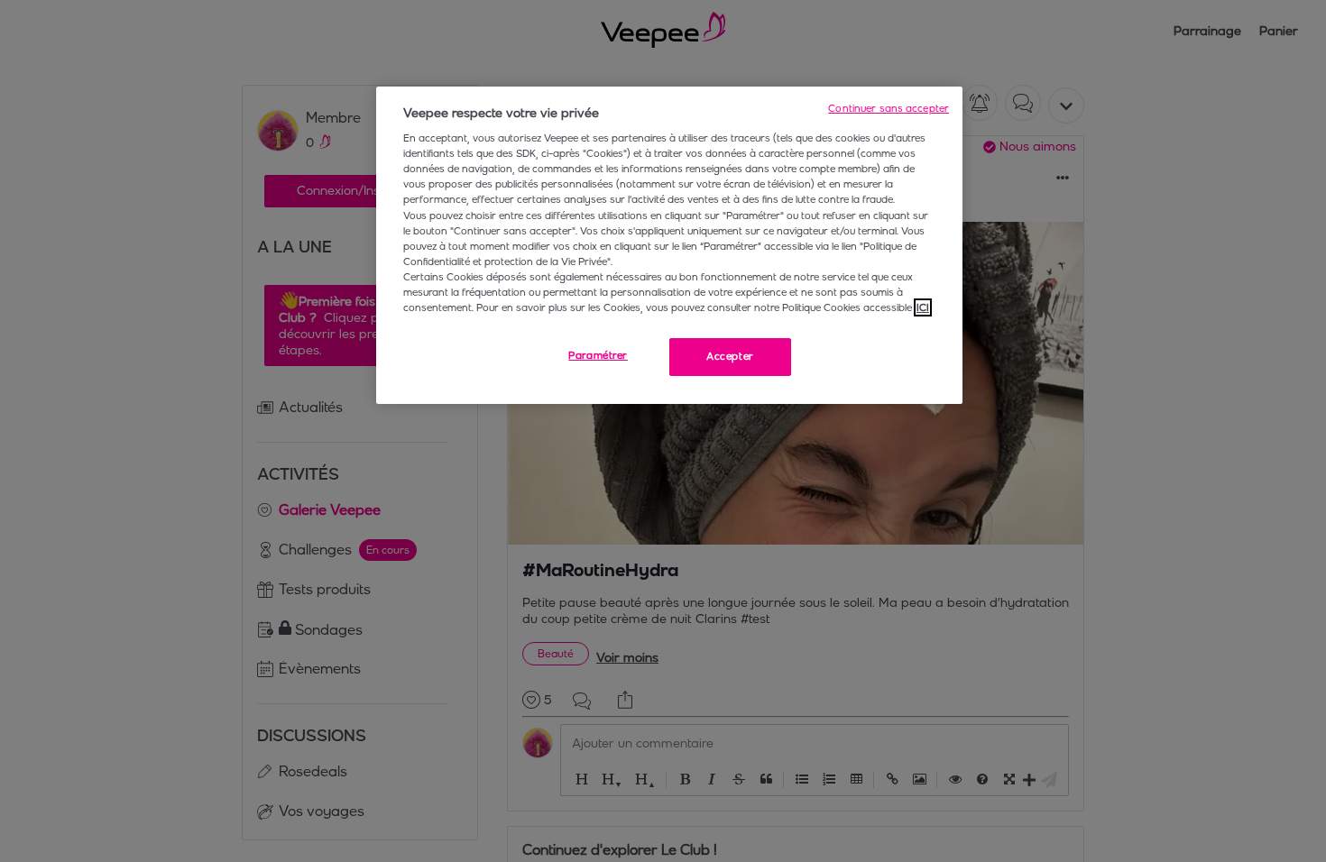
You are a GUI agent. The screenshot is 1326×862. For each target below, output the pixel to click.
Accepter (730, 356)
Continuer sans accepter (888, 108)
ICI (922, 307)
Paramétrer (598, 355)
